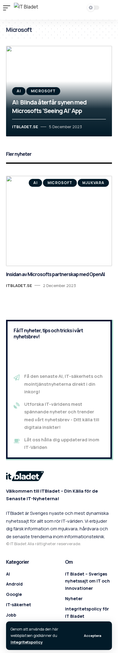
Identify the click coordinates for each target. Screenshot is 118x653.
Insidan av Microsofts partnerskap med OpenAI (55, 274)
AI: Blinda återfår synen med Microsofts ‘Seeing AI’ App (49, 106)
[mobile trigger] (8, 7)
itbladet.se (25, 126)
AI (19, 91)
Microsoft (43, 91)
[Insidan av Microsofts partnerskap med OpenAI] (59, 221)
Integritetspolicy (27, 642)
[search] (73, 10)
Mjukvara (93, 182)
